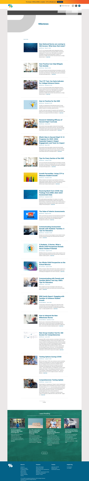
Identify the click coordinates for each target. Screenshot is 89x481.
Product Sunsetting (24, 467)
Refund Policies (23, 465)
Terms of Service (24, 466)
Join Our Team (23, 464)
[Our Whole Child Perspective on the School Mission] (30, 266)
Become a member (24, 461)
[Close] (88, 1)
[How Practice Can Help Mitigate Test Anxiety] (30, 67)
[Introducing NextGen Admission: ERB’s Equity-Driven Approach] (17, 416)
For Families (69, 461)
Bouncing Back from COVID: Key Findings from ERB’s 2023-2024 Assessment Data (51, 193)
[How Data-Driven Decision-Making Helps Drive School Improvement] (71, 416)
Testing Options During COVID (50, 357)
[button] (44, 446)
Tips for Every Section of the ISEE (51, 158)
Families (53, 458)
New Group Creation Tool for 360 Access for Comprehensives (51, 334)
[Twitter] (24, 477)
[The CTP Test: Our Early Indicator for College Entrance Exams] (30, 84)
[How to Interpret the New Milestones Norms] (30, 319)
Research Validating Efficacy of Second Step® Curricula (50, 121)
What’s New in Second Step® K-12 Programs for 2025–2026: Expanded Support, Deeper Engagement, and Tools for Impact (51, 140)
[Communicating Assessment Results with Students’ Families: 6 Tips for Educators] (30, 230)
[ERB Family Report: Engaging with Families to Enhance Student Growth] (30, 299)
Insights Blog (70, 458)
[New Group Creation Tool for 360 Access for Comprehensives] (30, 335)
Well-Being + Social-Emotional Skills (42, 465)
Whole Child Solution (40, 460)
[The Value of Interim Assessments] (30, 214)
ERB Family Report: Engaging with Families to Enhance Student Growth (51, 298)
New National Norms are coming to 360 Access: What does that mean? (52, 45)
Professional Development (41, 466)
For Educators (69, 460)
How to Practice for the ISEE (49, 101)
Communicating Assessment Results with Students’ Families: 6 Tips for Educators (51, 229)
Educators (38, 458)
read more (48, 57)
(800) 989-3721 (45, 475)
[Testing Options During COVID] (30, 360)
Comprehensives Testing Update (51, 380)
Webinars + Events (39, 467)
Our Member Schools (24, 462)
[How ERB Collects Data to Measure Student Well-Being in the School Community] (35, 416)
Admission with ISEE (39, 461)
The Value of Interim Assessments (52, 211)
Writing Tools (38, 464)
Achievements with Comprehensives (42, 462)
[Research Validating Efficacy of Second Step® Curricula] (30, 123)
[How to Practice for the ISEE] (30, 104)
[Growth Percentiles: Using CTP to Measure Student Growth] (30, 177)
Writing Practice (54, 461)
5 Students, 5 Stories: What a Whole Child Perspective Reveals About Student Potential (51, 247)
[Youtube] (27, 477)
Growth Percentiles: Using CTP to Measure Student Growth (51, 174)
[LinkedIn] (29, 477)
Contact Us (23, 460)
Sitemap (22, 469)
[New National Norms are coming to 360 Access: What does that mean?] (30, 47)
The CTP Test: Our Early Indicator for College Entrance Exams (51, 82)
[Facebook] (22, 477)
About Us (23, 458)
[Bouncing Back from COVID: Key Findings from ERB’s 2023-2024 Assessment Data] (30, 194)
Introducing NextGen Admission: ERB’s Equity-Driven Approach (17, 425)
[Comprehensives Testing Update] (30, 383)
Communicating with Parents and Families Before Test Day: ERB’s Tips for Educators (51, 280)
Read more (60, 2)
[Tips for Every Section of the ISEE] (30, 161)
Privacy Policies (23, 474)
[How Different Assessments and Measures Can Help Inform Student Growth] (53, 416)
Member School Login (65, 5)
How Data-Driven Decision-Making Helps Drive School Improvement (71, 425)
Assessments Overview (55, 462)
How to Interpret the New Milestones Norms (48, 317)
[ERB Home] (10, 5)
